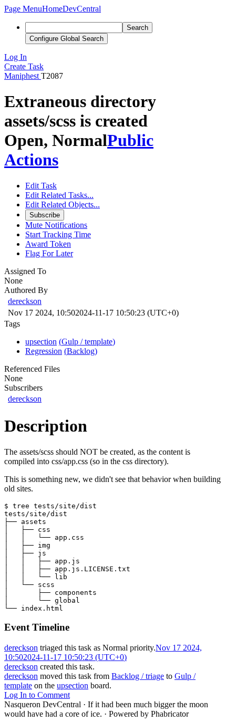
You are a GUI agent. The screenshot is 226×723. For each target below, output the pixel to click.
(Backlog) (80, 351)
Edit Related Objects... (62, 204)
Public (130, 140)
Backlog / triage (137, 676)
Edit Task (41, 185)
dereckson (25, 301)
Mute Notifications (56, 225)
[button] (23, 8)
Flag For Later (49, 253)
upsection (72, 685)
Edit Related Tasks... (59, 195)
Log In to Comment (37, 694)
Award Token (48, 243)
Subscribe (44, 215)
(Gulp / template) (87, 341)
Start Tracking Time (58, 234)
